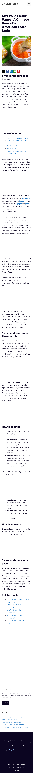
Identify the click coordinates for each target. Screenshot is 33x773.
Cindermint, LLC (19, 770)
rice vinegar (26, 198)
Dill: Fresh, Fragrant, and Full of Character (13, 724)
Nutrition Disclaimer (21, 764)
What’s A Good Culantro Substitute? (11, 719)
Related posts (11, 154)
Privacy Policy (10, 764)
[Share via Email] (14, 71)
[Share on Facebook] (7, 71)
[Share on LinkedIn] (11, 71)
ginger (19, 204)
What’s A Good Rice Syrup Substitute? (12, 722)
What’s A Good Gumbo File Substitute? (12, 717)
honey (21, 201)
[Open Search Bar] (24, 4)
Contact (22, 767)
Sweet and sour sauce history (17, 138)
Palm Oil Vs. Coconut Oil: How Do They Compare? (15, 727)
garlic (27, 204)
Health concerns (12, 148)
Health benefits (12, 146)
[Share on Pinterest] (18, 71)
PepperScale (12, 750)
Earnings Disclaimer (13, 767)
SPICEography (10, 3)
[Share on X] (3, 71)
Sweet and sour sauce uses (16, 151)
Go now (5, 702)
